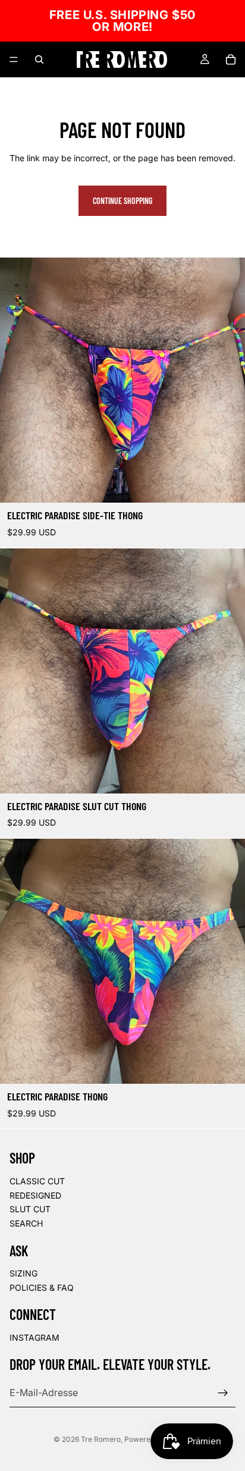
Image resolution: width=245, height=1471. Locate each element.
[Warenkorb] (231, 59)
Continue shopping (122, 201)
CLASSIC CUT (37, 1181)
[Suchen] (39, 59)
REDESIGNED (35, 1195)
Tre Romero (101, 1439)
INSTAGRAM (34, 1338)
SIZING (23, 1274)
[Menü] (13, 59)
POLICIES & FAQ (42, 1287)
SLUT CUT (30, 1210)
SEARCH (26, 1223)
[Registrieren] (223, 1393)
